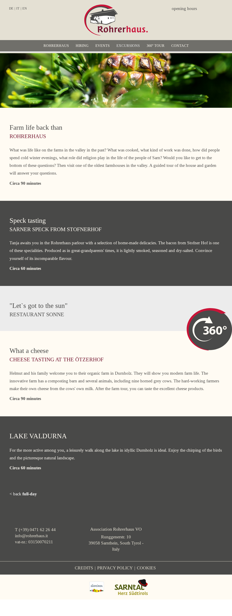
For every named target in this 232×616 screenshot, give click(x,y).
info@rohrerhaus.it (31, 535)
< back (23, 493)
